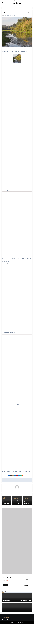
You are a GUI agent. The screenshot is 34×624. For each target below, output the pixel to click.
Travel (4, 498)
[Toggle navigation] (2, 2)
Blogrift (19, 622)
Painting (7, 497)
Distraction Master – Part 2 (24, 610)
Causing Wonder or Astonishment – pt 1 (27, 501)
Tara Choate (17, 3)
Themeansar (24, 622)
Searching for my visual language (25, 600)
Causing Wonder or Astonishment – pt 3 (6, 501)
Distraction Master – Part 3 (8, 610)
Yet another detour (6, 600)
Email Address (5, 580)
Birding (4, 497)
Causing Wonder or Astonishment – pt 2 (17, 501)
